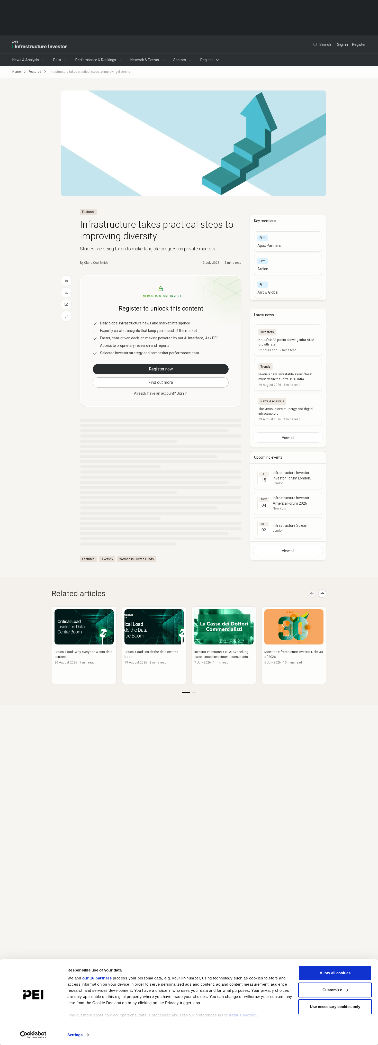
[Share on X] (66, 292)
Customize (332, 990)
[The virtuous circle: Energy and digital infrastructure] (288, 409)
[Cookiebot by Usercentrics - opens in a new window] (33, 1035)
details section (243, 1015)
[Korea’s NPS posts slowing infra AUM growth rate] (288, 340)
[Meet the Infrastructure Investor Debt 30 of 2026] (294, 645)
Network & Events (144, 60)
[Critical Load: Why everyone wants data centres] (84, 645)
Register (359, 44)
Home (16, 72)
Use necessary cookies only (335, 1006)
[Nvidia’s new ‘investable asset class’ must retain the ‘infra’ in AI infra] (288, 374)
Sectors (179, 60)
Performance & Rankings (95, 60)
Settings (75, 1035)
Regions (206, 60)
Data (57, 60)
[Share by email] (66, 304)
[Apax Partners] (288, 241)
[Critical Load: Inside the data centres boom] (154, 645)
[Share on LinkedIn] (66, 280)
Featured (35, 72)
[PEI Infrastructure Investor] (39, 44)
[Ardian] (288, 265)
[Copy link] (66, 316)
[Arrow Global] (288, 288)
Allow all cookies (335, 973)
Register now (161, 369)
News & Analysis (25, 60)
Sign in (342, 44)
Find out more (160, 382)
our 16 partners (97, 978)
